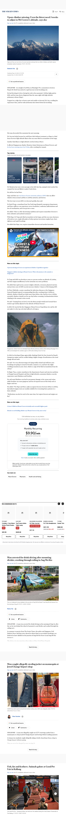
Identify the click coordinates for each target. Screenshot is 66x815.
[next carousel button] (55, 793)
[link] (10, 11)
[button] (55, 11)
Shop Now (8, 536)
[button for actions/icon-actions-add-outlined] (17, 69)
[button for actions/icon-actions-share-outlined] (56, 74)
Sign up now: (10, 23)
